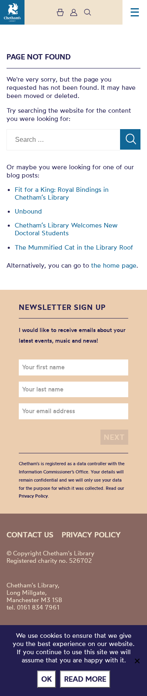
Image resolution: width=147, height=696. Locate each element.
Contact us (30, 534)
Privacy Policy (33, 496)
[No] (137, 661)
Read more (85, 679)
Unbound (28, 211)
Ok (46, 679)
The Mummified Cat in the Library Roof (74, 247)
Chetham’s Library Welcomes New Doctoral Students (66, 229)
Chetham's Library (12, 12)
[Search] (130, 139)
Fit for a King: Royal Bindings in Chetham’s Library (62, 193)
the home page (113, 265)
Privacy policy (91, 534)
